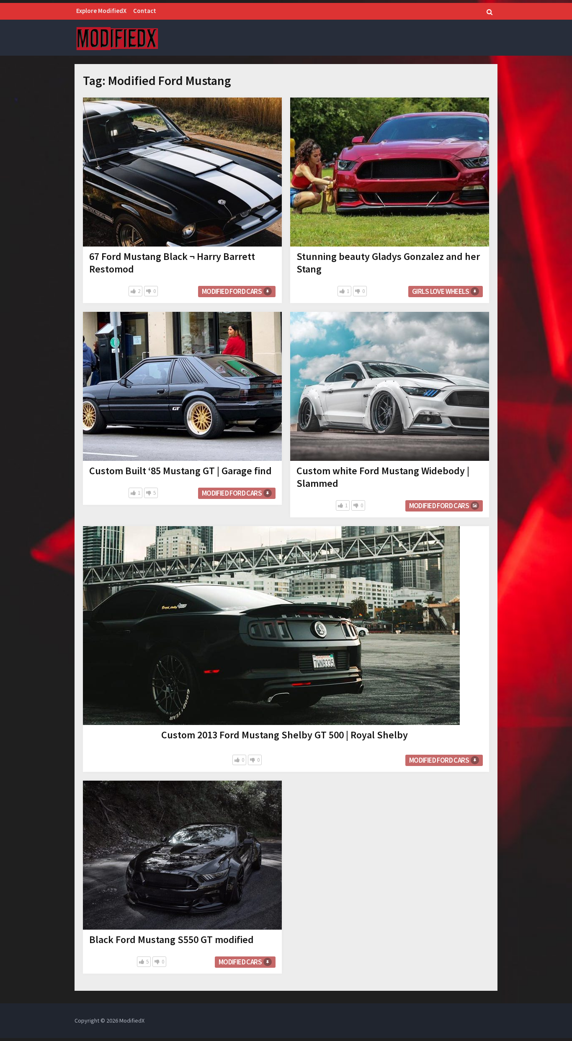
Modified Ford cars (232, 291)
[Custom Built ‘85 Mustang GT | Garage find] (182, 386)
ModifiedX (131, 1020)
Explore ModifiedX (101, 11)
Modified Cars (240, 961)
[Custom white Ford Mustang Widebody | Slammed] (389, 386)
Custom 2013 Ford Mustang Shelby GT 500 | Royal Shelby (284, 734)
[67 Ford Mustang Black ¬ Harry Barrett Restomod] (182, 172)
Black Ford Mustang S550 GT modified (171, 939)
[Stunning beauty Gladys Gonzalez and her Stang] (389, 172)
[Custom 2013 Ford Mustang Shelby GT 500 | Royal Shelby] (271, 625)
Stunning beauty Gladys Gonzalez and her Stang (388, 262)
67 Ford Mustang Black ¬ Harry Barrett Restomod (172, 262)
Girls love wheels (440, 291)
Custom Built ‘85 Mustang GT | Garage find (180, 470)
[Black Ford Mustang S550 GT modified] (182, 855)
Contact (144, 11)
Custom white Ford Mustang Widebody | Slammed (382, 477)
